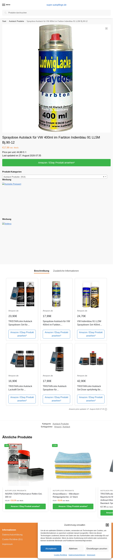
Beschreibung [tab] (41, 271)
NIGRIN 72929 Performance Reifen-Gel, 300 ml (23, 495)
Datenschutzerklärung (77, 555)
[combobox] (54, 177)
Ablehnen (73, 548)
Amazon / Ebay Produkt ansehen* (56, 162)
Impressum (91, 555)
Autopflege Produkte (15, 490)
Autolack (66, 427)
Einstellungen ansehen (97, 548)
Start (4, 21)
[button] (107, 525)
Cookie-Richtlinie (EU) (12, 539)
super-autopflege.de (56, 5)
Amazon (58, 427)
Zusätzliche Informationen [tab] (66, 271)
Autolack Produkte (16, 21)
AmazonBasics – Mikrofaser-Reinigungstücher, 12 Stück (66, 495)
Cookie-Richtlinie (60, 555)
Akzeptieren (50, 548)
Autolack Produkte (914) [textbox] (54, 177)
